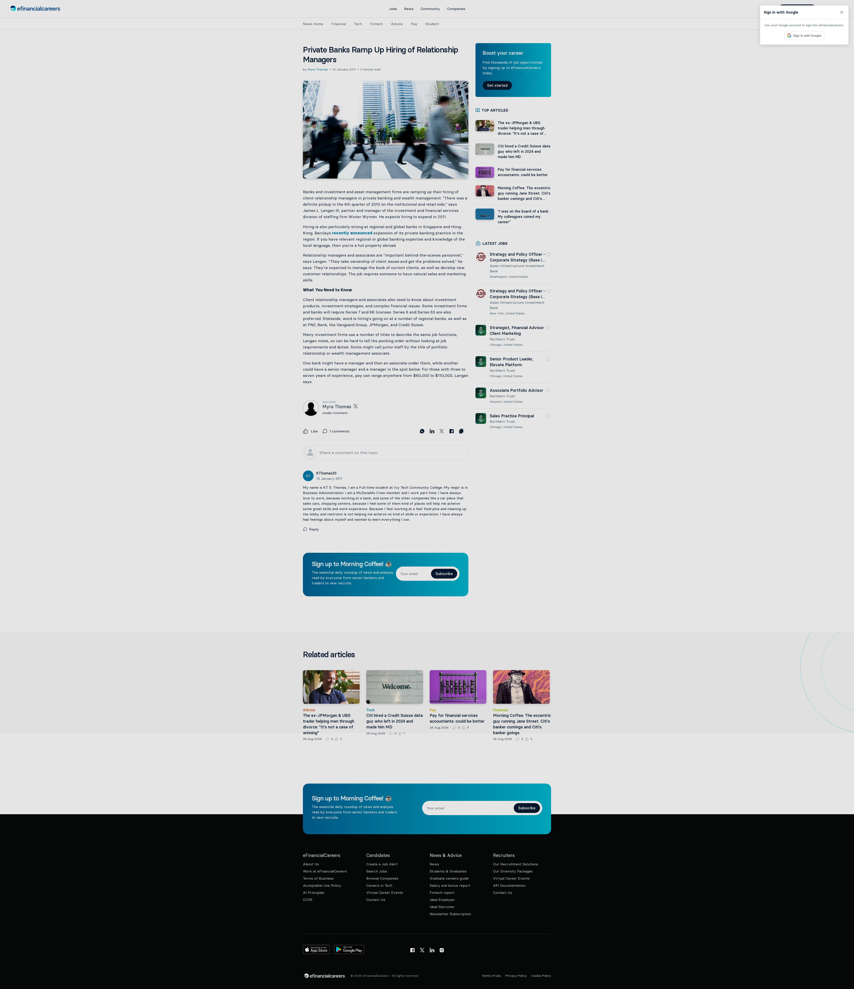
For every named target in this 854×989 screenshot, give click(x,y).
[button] (427, 494)
